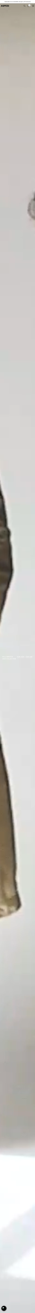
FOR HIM (29, 656)
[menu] (33, 6)
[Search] (24, 6)
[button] (4, 1308)
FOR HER (20, 656)
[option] (17, 1)
